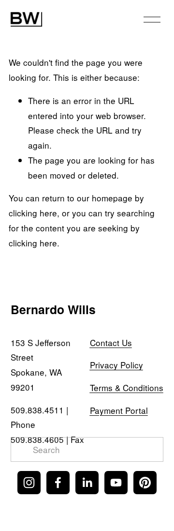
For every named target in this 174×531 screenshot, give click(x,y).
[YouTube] (116, 482)
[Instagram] (29, 482)
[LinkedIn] (87, 482)
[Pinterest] (145, 482)
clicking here (33, 213)
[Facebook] (58, 482)
